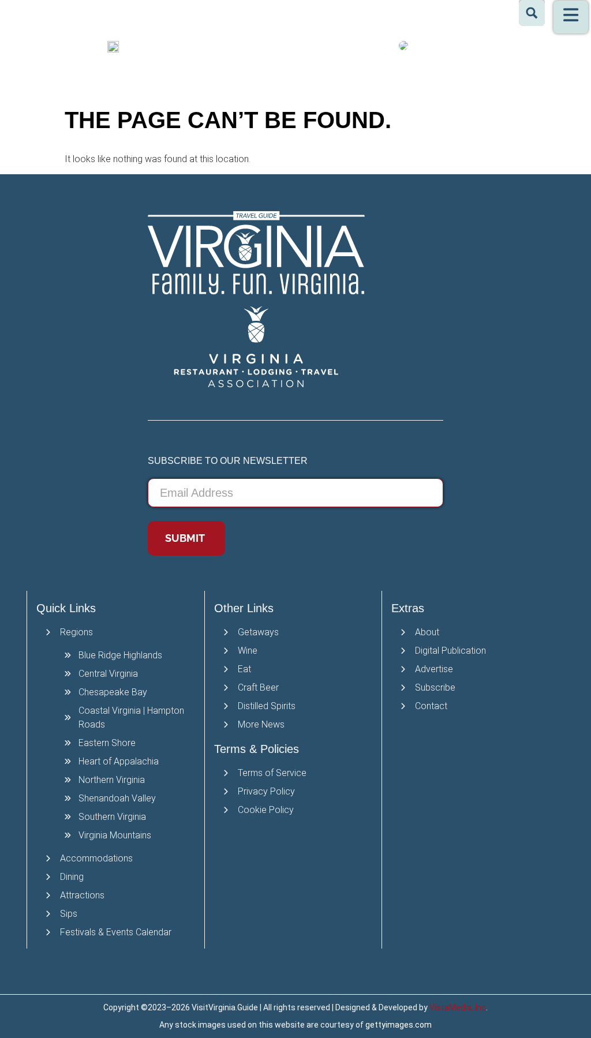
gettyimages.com (398, 1024)
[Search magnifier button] (532, 13)
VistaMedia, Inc (457, 1007)
